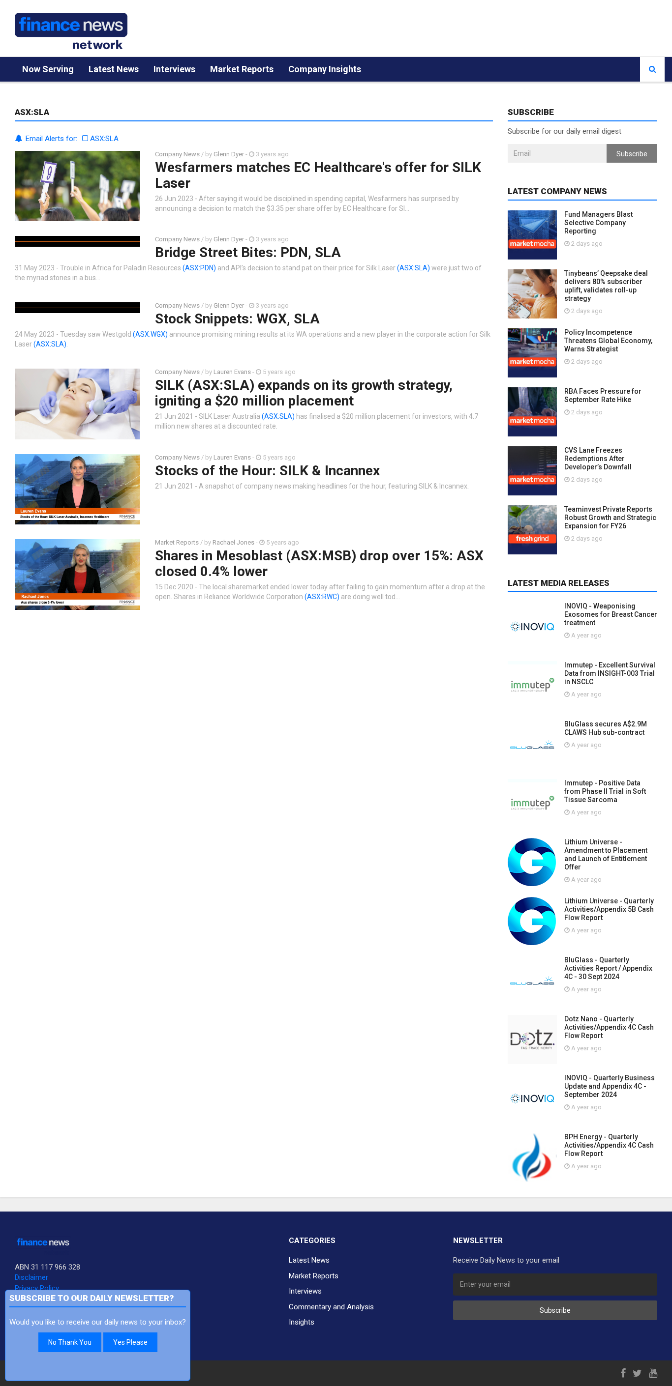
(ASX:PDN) (199, 268)
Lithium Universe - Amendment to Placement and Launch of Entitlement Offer (605, 854)
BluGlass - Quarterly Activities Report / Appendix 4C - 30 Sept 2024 (608, 968)
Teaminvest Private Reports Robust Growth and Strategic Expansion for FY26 (610, 517)
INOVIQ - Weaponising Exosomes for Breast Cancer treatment (610, 614)
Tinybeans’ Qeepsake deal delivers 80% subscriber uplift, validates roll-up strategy (606, 285)
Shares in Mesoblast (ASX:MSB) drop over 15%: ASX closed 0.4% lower (319, 563)
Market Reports (242, 69)
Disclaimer (31, 1277)
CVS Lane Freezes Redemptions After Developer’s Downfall (598, 458)
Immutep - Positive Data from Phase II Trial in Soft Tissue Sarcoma (605, 791)
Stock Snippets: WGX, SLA (237, 319)
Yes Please (130, 1342)
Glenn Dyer (229, 154)
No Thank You (70, 1342)
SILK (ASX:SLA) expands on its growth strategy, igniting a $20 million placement (304, 393)
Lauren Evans (232, 371)
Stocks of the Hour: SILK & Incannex (267, 470)
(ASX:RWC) (322, 597)
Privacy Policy (37, 1288)
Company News (177, 154)
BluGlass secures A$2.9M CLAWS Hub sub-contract (605, 728)
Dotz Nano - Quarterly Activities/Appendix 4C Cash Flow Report (609, 1027)
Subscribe (631, 154)
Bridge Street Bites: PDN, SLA (248, 252)
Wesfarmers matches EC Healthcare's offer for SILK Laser (318, 175)
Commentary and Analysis (331, 1306)
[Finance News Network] (71, 31)
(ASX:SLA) (413, 268)
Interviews (174, 69)
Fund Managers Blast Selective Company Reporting (598, 222)
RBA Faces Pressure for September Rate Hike (602, 395)
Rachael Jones (233, 542)
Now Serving (48, 69)
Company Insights (324, 69)
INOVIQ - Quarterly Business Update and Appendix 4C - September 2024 (609, 1086)
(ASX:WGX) (150, 334)
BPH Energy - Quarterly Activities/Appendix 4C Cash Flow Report (609, 1145)
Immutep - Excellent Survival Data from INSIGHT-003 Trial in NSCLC (609, 673)
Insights (301, 1322)
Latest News (114, 69)
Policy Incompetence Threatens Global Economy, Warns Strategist (608, 340)
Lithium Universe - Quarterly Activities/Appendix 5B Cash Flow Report (609, 909)
